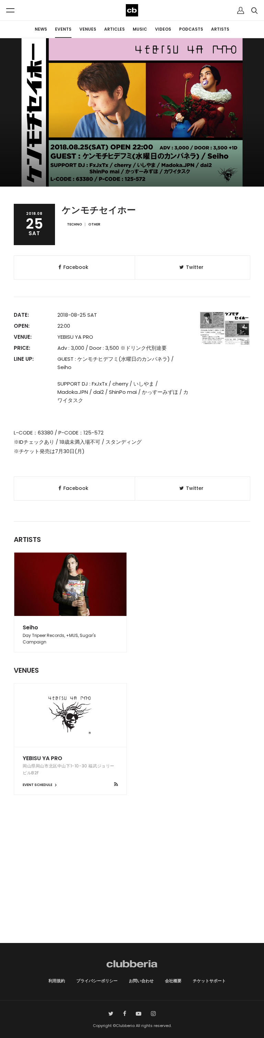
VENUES (87, 29)
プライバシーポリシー (97, 981)
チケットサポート (209, 981)
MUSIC (140, 29)
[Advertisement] (132, 884)
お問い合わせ (141, 981)
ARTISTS (220, 29)
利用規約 (56, 981)
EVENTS (63, 29)
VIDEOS (163, 29)
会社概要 (173, 981)
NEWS (41, 29)
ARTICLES (114, 29)
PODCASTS (191, 29)
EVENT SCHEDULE (38, 784)
